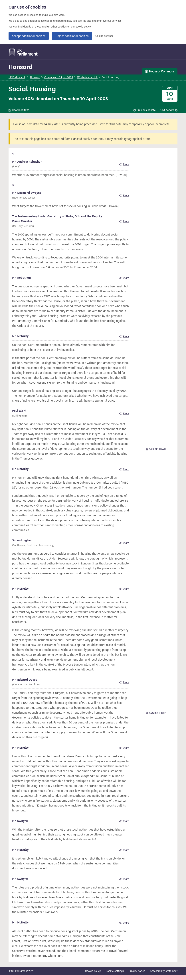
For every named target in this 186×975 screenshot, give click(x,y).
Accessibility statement (163, 971)
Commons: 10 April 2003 (58, 77)
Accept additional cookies (28, 36)
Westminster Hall (87, 77)
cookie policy (83, 26)
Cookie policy (93, 971)
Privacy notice (137, 971)
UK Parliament (17, 77)
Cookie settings (104, 36)
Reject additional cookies (72, 36)
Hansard (21, 67)
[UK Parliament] (23, 52)
